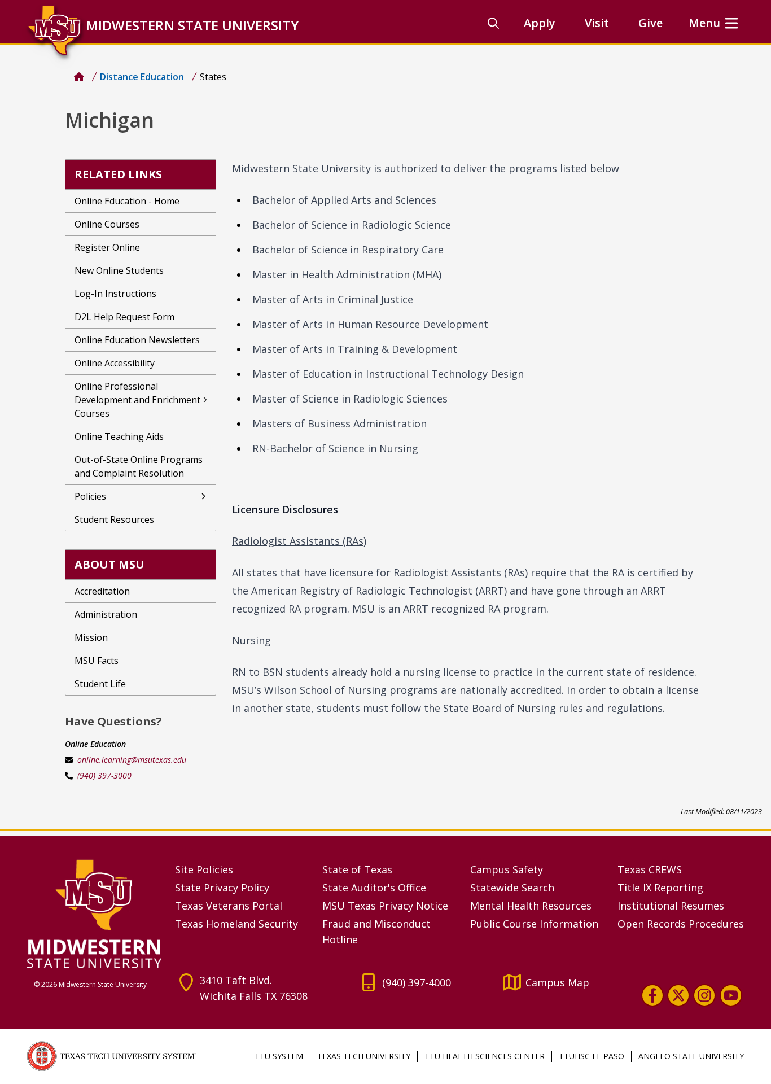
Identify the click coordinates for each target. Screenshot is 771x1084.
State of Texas (357, 869)
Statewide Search (512, 887)
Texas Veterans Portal (228, 905)
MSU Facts (97, 660)
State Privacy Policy (222, 887)
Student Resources (114, 519)
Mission (91, 637)
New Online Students (119, 270)
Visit (597, 22)
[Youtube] (731, 995)
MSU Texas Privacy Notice (385, 905)
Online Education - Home (127, 201)
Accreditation (102, 591)
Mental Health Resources (531, 905)
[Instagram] (704, 995)
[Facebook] (652, 995)
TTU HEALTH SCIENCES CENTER (484, 1056)
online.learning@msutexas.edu (131, 759)
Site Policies (204, 869)
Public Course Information (534, 923)
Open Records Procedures (680, 923)
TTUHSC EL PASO (591, 1056)
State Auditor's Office (374, 887)
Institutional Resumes (670, 905)
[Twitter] (678, 995)
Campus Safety (506, 869)
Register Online (107, 247)
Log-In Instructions (115, 293)
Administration (106, 614)
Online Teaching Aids (119, 436)
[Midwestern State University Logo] (94, 913)
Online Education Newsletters (137, 340)
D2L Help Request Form (124, 317)
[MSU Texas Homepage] (79, 76)
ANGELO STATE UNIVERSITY (691, 1056)
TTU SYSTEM (279, 1056)
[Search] (493, 23)
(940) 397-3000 (104, 775)
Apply (539, 22)
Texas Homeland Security (236, 923)
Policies (90, 496)
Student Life (100, 684)
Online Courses (107, 224)
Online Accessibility (115, 363)
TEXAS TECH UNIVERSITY (363, 1056)
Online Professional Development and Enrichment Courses (137, 399)
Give (650, 22)
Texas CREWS (649, 869)
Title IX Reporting (660, 887)
